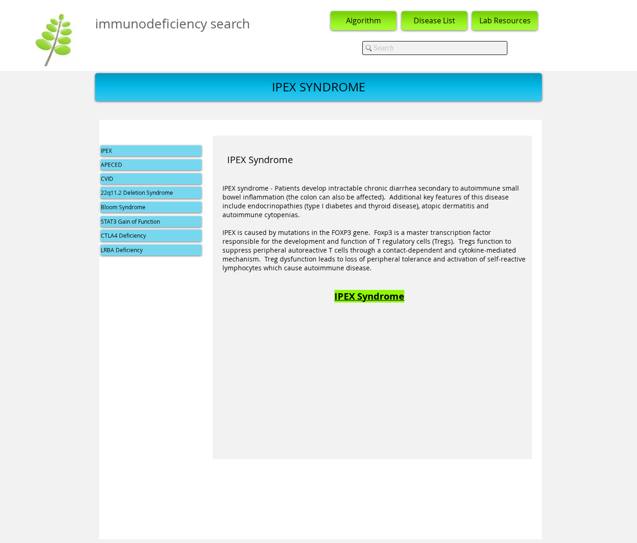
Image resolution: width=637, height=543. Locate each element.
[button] (318, 87)
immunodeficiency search (172, 23)
